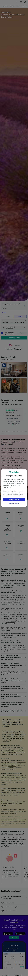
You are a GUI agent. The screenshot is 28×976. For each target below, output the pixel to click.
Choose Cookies (14, 503)
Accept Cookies (14, 499)
